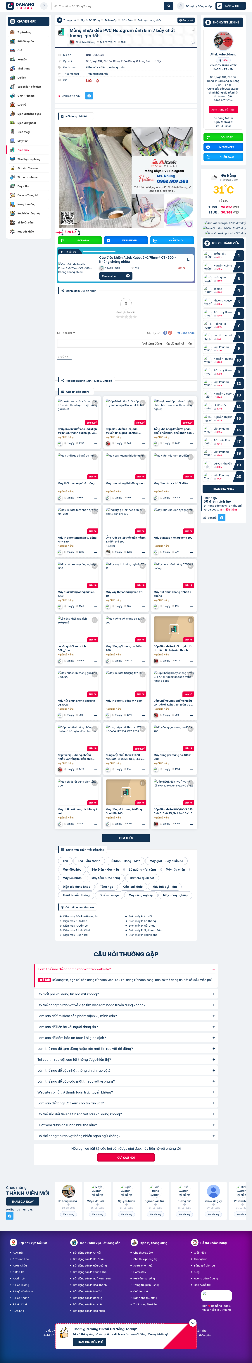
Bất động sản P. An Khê (87, 1304)
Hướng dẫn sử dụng (206, 1278)
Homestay (139, 1272)
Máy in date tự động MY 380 (124, 700)
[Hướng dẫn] (44, 6)
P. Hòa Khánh (21, 1298)
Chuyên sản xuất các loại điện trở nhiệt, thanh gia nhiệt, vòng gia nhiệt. (78, 431)
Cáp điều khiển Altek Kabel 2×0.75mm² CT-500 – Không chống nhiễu (138, 259)
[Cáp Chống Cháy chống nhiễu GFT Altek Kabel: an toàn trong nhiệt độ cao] (174, 684)
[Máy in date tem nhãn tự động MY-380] (78, 521)
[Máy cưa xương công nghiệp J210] (78, 575)
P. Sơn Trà (19, 1272)
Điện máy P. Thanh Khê (143, 935)
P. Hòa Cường (21, 1285)
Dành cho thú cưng (145, 1298)
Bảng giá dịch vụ (204, 1265)
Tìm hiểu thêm (228, 509)
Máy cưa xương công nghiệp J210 (76, 594)
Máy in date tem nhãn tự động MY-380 (77, 539)
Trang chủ (69, 20)
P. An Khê (18, 1311)
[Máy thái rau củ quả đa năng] (78, 466)
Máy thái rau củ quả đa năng (76, 483)
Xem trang (68, 1214)
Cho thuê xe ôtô (143, 1252)
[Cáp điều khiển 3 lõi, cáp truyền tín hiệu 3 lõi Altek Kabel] (126, 412)
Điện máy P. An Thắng (142, 921)
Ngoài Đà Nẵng (90, 20)
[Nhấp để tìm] (168, 6)
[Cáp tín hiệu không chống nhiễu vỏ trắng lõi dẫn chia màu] (78, 738)
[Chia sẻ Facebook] (89, 95)
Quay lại (186, 20)
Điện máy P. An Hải (140, 916)
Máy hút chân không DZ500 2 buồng (172, 594)
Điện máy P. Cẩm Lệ (75, 925)
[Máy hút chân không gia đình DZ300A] (78, 684)
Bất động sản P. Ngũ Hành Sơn (92, 1278)
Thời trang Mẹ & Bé (145, 1304)
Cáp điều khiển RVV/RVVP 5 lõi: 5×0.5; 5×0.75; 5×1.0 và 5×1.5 (174, 811)
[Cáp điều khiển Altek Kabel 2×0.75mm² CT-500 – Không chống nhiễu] (76, 268)
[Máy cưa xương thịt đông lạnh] (126, 466)
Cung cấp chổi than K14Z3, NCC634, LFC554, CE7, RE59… (125, 757)
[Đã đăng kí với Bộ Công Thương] (216, 1298)
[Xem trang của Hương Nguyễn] (108, 552)
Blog (197, 1272)
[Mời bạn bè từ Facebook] (221, 517)
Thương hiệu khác (97, 73)
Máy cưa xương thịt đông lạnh (125, 483)
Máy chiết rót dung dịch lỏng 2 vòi (77, 811)
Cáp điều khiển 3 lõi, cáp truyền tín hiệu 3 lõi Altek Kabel (122, 431)
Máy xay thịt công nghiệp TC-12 (125, 594)
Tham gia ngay (223, 489)
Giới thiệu (200, 1252)
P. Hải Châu (20, 1265)
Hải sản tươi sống (144, 1278)
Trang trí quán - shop (146, 1285)
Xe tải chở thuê (142, 1265)
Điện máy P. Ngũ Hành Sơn (145, 930)
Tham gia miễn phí (89, 1342)
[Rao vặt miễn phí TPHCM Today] (225, 223)
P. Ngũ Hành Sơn (23, 1291)
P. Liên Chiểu (20, 1304)
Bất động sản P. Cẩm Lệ (87, 1298)
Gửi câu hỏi (126, 1157)
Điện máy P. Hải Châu (142, 925)
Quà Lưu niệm (141, 1291)
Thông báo (200, 1259)
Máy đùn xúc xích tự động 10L (173, 537)
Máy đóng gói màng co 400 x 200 (124, 648)
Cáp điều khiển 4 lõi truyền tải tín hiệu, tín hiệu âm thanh (173, 648)
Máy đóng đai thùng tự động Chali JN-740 (124, 811)
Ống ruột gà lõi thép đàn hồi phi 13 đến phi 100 (126, 539)
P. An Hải (18, 1252)
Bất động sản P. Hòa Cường (90, 1265)
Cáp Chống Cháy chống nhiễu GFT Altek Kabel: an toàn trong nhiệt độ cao (174, 702)
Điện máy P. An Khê (75, 921)
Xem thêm (126, 838)
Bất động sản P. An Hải (87, 1252)
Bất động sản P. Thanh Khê (89, 1272)
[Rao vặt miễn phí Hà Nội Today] (225, 233)
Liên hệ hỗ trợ (202, 1285)
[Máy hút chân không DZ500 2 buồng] (174, 575)
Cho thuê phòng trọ (145, 1259)
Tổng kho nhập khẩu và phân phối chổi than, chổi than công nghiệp (173, 431)
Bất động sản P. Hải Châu (88, 1259)
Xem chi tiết (109, 276)
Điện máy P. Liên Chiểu (77, 930)
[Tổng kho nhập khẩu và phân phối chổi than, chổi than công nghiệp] (174, 412)
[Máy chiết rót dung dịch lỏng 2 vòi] (78, 792)
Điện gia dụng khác (150, 20)
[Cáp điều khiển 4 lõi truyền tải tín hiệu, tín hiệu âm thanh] (174, 629)
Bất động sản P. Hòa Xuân (89, 1311)
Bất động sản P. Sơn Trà (87, 1291)
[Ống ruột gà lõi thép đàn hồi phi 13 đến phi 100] (126, 521)
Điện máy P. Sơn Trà (75, 935)
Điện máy (111, 20)
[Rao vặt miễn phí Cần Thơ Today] (224, 228)
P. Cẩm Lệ (19, 1278)
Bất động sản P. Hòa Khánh (90, 1285)
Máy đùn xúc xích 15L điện (171, 483)
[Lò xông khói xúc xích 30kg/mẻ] (78, 629)
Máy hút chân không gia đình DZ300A (76, 702)
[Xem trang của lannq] (60, 443)
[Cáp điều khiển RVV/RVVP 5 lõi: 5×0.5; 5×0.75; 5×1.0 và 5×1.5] (174, 792)
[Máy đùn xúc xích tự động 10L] (174, 521)
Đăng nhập (187, 333)
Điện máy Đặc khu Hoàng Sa (80, 916)
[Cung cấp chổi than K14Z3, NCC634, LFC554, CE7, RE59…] (126, 738)
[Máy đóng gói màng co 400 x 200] (126, 629)
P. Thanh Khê (21, 1259)
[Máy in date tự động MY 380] (126, 684)
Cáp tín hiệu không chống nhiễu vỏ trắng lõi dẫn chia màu (75, 757)
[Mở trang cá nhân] (209, 255)
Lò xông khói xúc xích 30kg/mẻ (72, 648)
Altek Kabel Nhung (223, 54)
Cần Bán (127, 20)
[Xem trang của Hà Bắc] (60, 497)
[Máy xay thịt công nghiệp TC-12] (126, 575)
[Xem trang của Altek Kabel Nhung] (108, 443)
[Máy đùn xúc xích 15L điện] (174, 466)
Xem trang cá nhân (223, 109)
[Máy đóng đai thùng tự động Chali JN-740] (126, 792)
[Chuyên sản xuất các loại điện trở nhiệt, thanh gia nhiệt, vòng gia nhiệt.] (78, 412)
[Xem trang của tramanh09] (156, 443)
